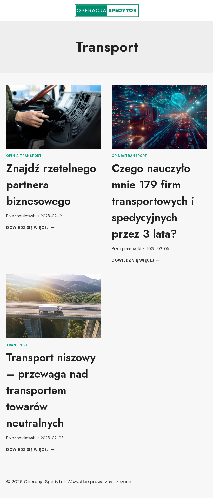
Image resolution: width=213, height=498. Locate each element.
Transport (31, 156)
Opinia (12, 156)
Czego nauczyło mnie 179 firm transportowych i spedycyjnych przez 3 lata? (153, 201)
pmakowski (26, 216)
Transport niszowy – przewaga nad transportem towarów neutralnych (51, 390)
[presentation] (53, 117)
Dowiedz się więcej (30, 227)
